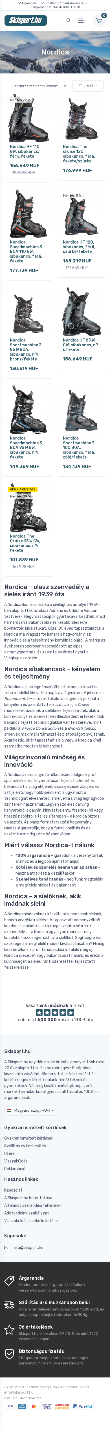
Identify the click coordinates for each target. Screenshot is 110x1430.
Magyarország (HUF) (32, 1110)
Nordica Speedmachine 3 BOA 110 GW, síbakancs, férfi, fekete (26, 252)
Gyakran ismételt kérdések (28, 1138)
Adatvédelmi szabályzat (26, 1213)
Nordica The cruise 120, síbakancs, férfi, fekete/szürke (79, 153)
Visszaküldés (16, 1161)
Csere (9, 1153)
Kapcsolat (13, 1190)
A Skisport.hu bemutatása (28, 1198)
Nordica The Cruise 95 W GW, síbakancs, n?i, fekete (25, 543)
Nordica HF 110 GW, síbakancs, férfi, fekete (24, 151)
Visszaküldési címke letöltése (31, 1220)
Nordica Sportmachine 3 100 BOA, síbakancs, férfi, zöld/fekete (79, 448)
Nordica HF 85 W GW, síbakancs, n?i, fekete (80, 345)
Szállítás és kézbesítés (25, 1146)
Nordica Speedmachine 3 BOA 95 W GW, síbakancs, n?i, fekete (26, 448)
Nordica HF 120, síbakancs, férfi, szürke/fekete (79, 247)
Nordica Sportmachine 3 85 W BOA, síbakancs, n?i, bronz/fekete (25, 350)
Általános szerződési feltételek (32, 1205)
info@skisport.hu (28, 1247)
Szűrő (89, 86)
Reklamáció (14, 1168)
